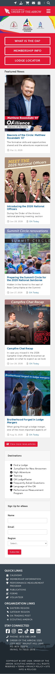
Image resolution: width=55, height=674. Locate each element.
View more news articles (22, 444)
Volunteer (16, 597)
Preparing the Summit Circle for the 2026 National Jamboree (26, 279)
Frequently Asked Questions (29, 483)
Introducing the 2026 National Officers (25, 208)
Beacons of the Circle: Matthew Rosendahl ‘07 (26, 136)
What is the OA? (27, 41)
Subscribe (14, 552)
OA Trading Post (20, 615)
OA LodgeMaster (23, 479)
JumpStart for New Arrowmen (30, 468)
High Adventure (22, 472)
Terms (21, 666)
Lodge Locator (27, 60)
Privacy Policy (34, 666)
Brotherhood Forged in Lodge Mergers (25, 421)
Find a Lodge (21, 465)
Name (11, 515)
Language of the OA (25, 486)
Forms (14, 593)
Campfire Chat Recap (20, 348)
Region (12, 538)
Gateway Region (20, 612)
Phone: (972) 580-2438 (23, 636)
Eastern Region (19, 608)
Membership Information (25, 579)
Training (18, 475)
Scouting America (21, 619)
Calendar (16, 575)
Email (11, 527)
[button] (3, 24)
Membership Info (28, 50)
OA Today (34, 221)
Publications (18, 589)
